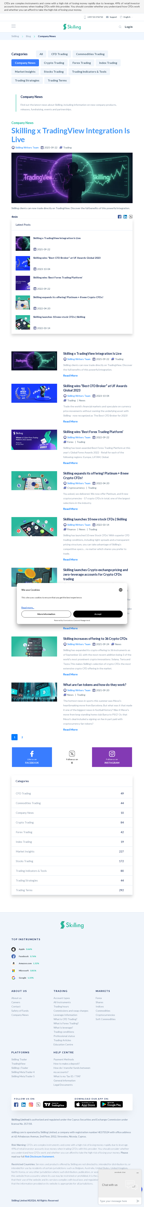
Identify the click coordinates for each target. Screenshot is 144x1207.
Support (113, 17)
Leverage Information (65, 1014)
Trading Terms (57, 80)
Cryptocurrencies (105, 1014)
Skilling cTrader (19, 1067)
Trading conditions (64, 1031)
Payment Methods (64, 1059)
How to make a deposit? (67, 1063)
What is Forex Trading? (66, 1023)
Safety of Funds (20, 1010)
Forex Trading (82, 62)
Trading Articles (62, 1040)
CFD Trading (59, 54)
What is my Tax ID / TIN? (67, 1076)
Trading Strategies (27, 80)
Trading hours (61, 1006)
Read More (70, 375)
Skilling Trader (19, 1059)
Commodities (103, 1010)
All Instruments (62, 1002)
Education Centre (63, 1044)
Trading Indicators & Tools (89, 71)
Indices (100, 1006)
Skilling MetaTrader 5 (23, 1076)
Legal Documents (63, 1084)
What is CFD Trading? (65, 1019)
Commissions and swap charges (71, 1010)
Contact (16, 1006)
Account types (62, 997)
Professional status (64, 1035)
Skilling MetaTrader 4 (23, 1072)
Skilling (15, 36)
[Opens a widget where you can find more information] (120, 1187)
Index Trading (108, 62)
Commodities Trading (90, 54)
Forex (99, 997)
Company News (25, 62)
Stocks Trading (54, 71)
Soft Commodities (106, 1019)
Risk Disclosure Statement (39, 1156)
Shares (99, 1002)
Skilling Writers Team (27, 147)
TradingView (18, 1063)
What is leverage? (63, 1027)
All (41, 54)
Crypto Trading (54, 62)
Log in (129, 26)
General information (65, 1080)
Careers (15, 1002)
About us (16, 997)
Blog (28, 36)
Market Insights (25, 71)
